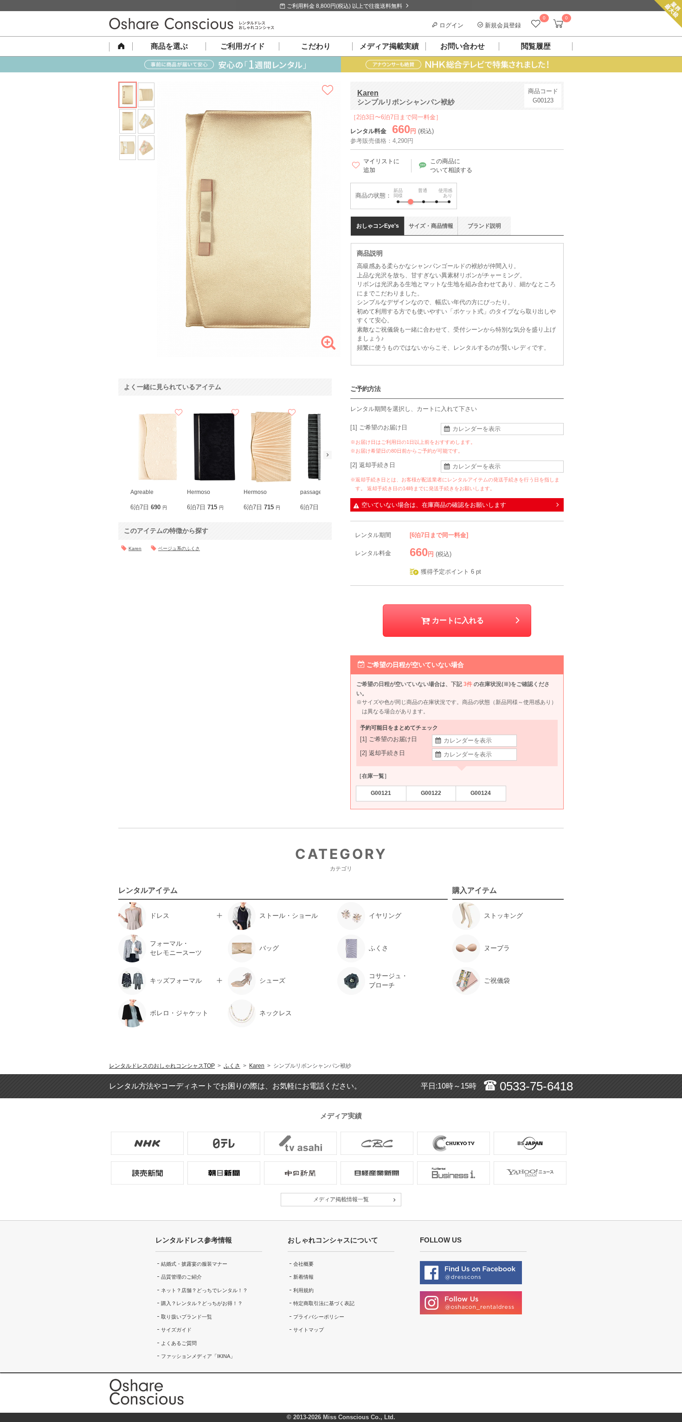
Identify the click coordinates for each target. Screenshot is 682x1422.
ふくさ (232, 1066)
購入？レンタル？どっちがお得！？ (202, 1303)
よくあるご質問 (179, 1343)
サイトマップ (308, 1329)
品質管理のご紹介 (181, 1277)
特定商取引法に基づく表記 (323, 1303)
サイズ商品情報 (431, 226)
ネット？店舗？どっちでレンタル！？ (204, 1290)
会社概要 (303, 1264)
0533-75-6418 (534, 1086)
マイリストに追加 (381, 166)
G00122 (431, 793)
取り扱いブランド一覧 (186, 1317)
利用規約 (303, 1290)
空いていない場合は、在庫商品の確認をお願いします (433, 504)
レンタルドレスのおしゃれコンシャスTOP (162, 1066)
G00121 (381, 793)
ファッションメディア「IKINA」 (198, 1356)
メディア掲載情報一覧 (341, 1199)
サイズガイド (176, 1329)
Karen (368, 93)
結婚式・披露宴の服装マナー (194, 1264)
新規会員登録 (502, 25)
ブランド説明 (484, 226)
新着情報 (303, 1277)
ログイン (450, 25)
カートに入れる (457, 620)
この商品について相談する (451, 166)
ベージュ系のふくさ (179, 548)
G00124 (480, 793)
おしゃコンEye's (377, 226)
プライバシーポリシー (318, 1317)
